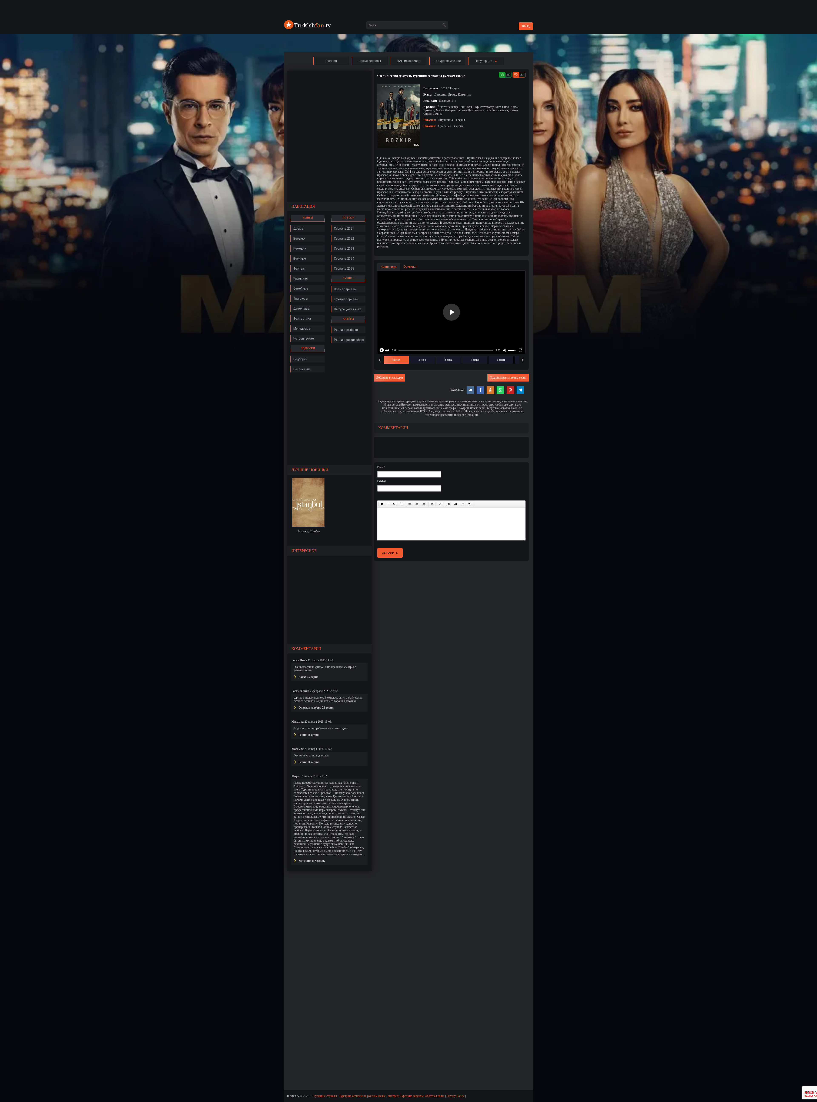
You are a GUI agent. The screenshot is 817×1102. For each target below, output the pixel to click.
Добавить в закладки (389, 377)
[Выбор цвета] (440, 504)
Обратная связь (434, 1096)
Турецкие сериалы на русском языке (362, 1096)
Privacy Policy (455, 1096)
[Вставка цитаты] (455, 504)
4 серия (396, 359)
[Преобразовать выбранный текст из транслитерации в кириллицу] (462, 504)
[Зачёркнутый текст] (401, 504)
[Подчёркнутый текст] (394, 504)
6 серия (449, 359)
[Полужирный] (382, 504)
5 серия (422, 359)
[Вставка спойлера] (469, 504)
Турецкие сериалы (325, 1096)
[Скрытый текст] (448, 504)
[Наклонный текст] (388, 504)
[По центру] (416, 504)
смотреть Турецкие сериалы (405, 1096)
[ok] (444, 25)
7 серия (475, 359)
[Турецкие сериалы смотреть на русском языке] (307, 28)
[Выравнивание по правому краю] (423, 504)
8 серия (501, 359)
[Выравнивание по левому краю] (409, 504)
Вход (526, 26)
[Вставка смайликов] (432, 504)
